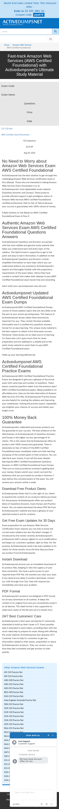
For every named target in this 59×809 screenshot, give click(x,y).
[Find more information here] (33, 769)
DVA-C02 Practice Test (13, 720)
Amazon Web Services (22, 45)
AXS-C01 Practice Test (13, 688)
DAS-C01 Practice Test (13, 696)
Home (6, 45)
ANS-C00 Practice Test (13, 680)
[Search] (55, 31)
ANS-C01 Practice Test (13, 684)
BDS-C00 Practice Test (13, 692)
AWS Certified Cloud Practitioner (15, 135)
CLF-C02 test (6, 129)
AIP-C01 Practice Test (13, 676)
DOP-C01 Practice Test (14, 708)
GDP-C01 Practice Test (13, 724)
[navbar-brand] (5, 38)
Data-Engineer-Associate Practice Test (20, 700)
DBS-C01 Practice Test (13, 704)
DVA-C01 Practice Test (13, 716)
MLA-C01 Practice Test (13, 728)
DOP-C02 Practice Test (14, 712)
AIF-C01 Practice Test (13, 672)
